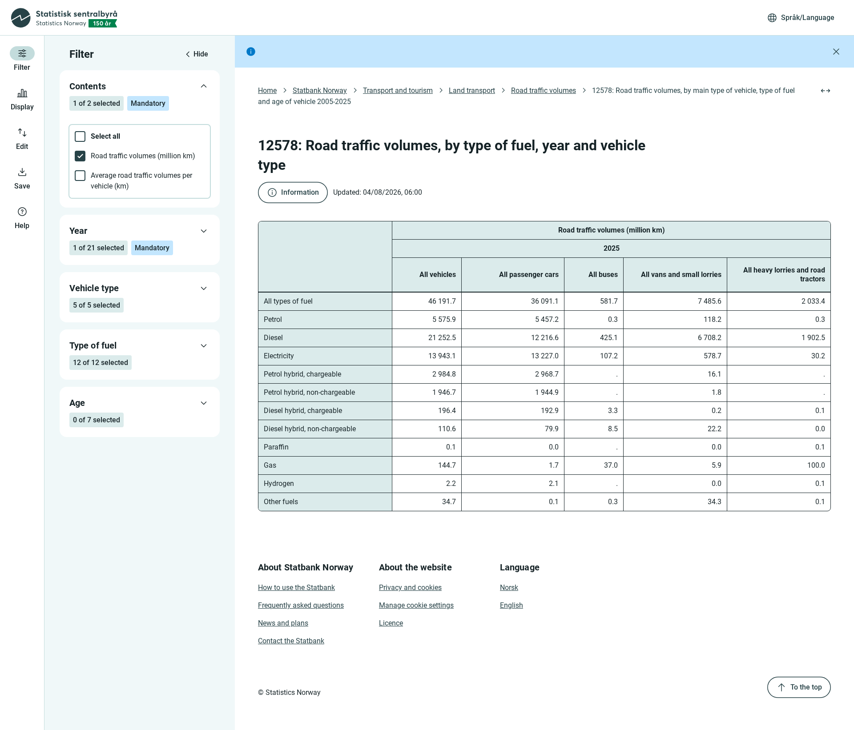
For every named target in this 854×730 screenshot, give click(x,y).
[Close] (836, 51)
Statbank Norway (320, 90)
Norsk (509, 587)
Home (267, 90)
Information (300, 192)
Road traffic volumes (543, 90)
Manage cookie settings (416, 605)
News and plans (283, 623)
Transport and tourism (398, 90)
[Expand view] (825, 90)
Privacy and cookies (410, 587)
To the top (806, 687)
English (511, 605)
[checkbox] (139, 136)
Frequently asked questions (301, 605)
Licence (391, 623)
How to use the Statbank (296, 587)
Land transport (472, 90)
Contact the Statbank (291, 641)
